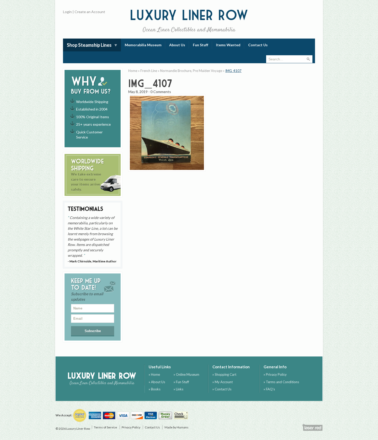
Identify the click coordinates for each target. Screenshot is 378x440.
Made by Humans (176, 427)
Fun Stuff (200, 45)
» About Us (157, 382)
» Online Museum (186, 374)
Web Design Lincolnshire (312, 427)
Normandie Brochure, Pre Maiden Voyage (191, 71)
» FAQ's (269, 389)
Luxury (189, 20)
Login (67, 12)
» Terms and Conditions (281, 382)
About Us (177, 45)
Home (132, 71)
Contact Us (258, 45)
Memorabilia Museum (143, 45)
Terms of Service (105, 427)
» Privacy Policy (275, 374)
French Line (148, 71)
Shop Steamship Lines (89, 45)
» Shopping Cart (224, 374)
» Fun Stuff (181, 382)
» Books (154, 389)
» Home (154, 374)
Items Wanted (228, 45)
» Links (178, 389)
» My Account (222, 382)
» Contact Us (221, 389)
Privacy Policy (131, 427)
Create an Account (90, 12)
